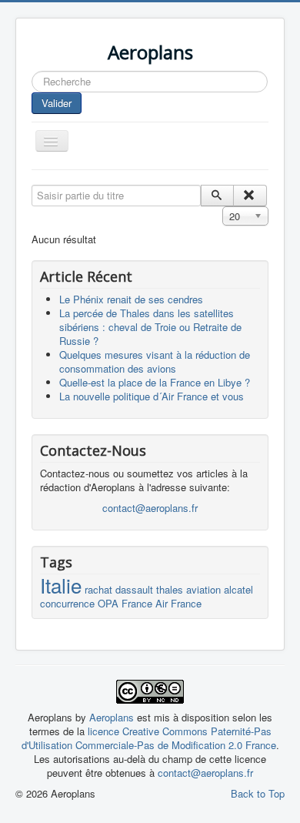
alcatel (238, 589)
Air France (178, 603)
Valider (57, 102)
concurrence (67, 603)
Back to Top (258, 793)
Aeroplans (113, 717)
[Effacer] (249, 195)
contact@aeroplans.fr (150, 507)
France (137, 603)
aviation (203, 589)
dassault (134, 589)
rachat (98, 589)
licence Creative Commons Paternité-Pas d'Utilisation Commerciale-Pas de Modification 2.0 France (149, 738)
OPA (108, 603)
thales (169, 589)
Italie (61, 584)
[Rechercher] (217, 195)
